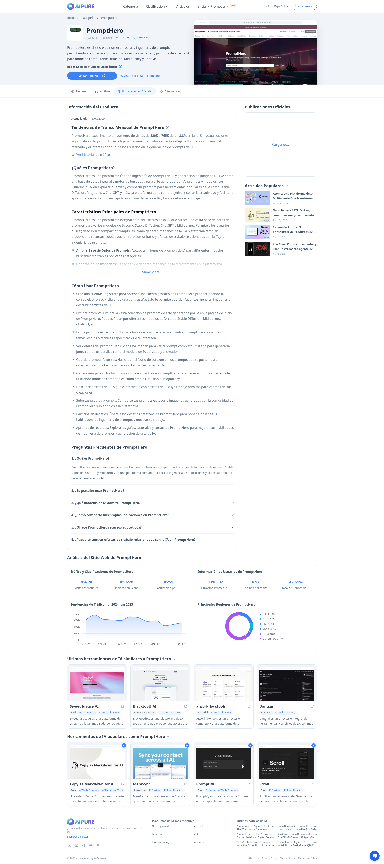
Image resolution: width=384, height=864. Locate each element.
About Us (254, 858)
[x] (120, 67)
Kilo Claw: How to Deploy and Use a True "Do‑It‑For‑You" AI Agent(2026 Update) (297, 836)
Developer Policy (307, 858)
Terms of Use (287, 858)
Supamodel (199, 842)
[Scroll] (286, 763)
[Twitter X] (69, 845)
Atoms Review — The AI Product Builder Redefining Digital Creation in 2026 (256, 836)
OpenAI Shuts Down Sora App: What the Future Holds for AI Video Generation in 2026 (256, 844)
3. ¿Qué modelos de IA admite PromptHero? (106, 503)
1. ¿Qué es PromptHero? (90, 458)
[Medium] (91, 845)
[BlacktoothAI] (160, 685)
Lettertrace (158, 834)
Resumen (82, 91)
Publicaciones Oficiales (137, 91)
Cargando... (281, 144)
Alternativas (173, 91)
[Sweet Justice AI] (97, 685)
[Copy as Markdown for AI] (97, 763)
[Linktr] (98, 845)
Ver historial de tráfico (93, 154)
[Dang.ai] (286, 685)
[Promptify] (223, 763)
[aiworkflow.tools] (223, 685)
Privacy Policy (269, 858)
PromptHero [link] (109, 18)
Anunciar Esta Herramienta (142, 76)
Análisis (105, 91)
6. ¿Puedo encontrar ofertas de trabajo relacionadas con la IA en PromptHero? (133, 539)
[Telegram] (84, 845)
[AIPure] (80, 6)
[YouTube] (76, 845)
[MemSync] (160, 763)
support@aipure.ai (77, 836)
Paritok (197, 834)
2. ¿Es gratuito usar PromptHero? (97, 490)
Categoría (130, 6)
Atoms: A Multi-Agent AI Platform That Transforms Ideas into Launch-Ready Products (255, 828)
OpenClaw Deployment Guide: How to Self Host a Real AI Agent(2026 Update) (297, 844)
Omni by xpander (161, 826)
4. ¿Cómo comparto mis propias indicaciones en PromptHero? (120, 515)
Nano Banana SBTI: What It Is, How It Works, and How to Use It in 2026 (297, 828)
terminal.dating (160, 842)
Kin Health (198, 826)
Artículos (183, 6)
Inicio (71, 18)
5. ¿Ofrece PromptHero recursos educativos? (106, 527)
